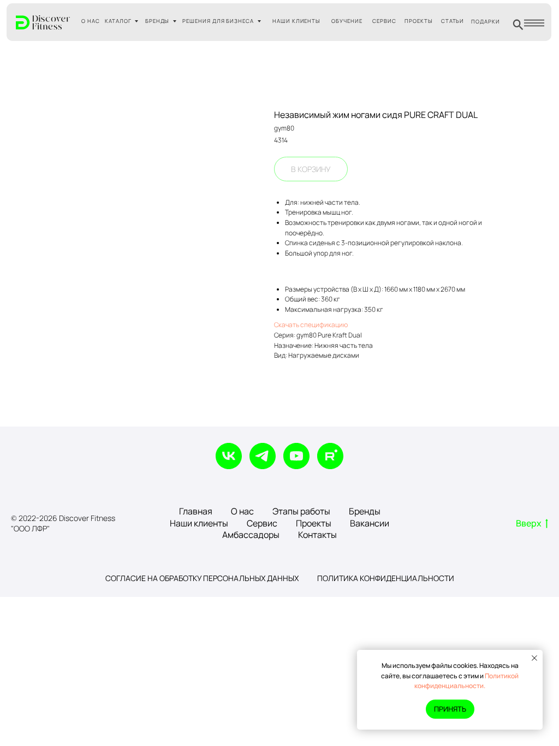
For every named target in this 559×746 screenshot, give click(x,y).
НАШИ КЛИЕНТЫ (296, 21)
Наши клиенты (199, 523)
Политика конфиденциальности (385, 578)
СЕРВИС (384, 21)
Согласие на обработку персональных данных (202, 578)
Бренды (364, 511)
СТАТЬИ (453, 21)
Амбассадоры (251, 535)
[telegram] (262, 456)
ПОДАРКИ (485, 21)
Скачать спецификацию (311, 324)
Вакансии (369, 523)
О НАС (90, 21)
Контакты (317, 535)
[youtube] (296, 456)
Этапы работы (301, 511)
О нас (242, 511)
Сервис (262, 523)
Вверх (529, 523)
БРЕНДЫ (157, 21)
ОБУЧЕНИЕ (346, 21)
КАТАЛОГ (118, 21)
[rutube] (330, 456)
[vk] (229, 456)
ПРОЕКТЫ (419, 21)
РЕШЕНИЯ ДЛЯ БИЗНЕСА (218, 21)
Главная (195, 511)
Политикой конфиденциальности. (466, 681)
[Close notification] (534, 658)
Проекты (313, 523)
